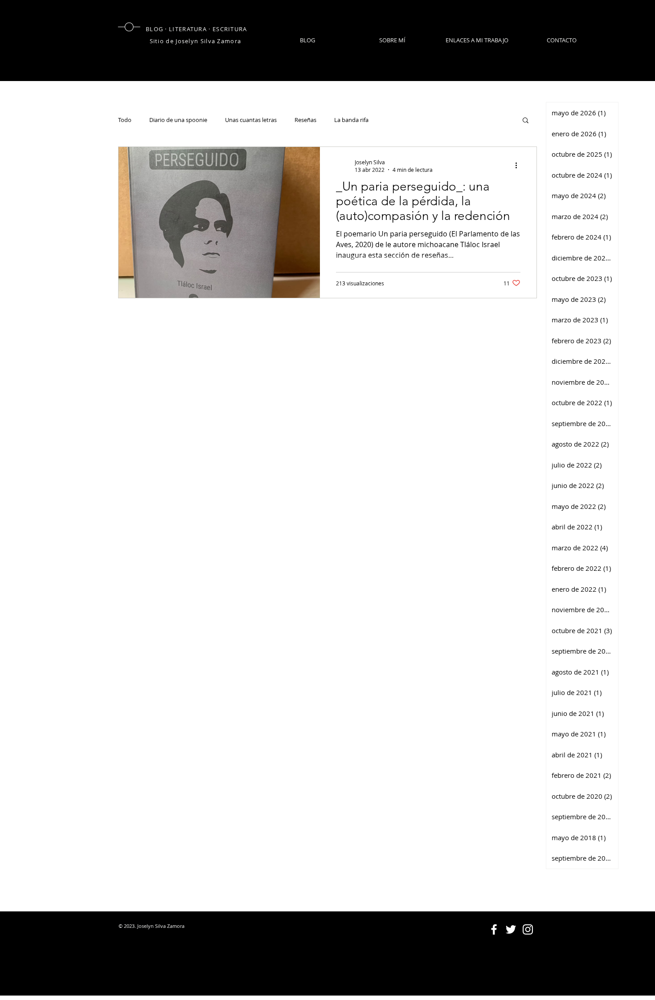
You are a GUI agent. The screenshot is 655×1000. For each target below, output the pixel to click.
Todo (124, 120)
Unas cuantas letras (251, 120)
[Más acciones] (519, 165)
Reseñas (305, 120)
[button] (525, 121)
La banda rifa (351, 120)
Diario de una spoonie (178, 120)
